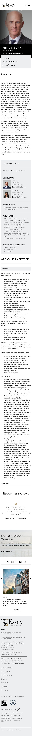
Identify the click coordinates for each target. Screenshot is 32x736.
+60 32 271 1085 (12, 654)
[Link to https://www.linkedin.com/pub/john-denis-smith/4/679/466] (4, 53)
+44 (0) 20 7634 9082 (18, 184)
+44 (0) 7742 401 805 (18, 186)
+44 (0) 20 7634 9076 (18, 194)
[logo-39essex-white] (8, 3)
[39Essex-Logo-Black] (12, 620)
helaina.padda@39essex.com (19, 197)
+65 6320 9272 (7, 639)
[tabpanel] (16, 376)
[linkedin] (18, 709)
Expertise (6, 58)
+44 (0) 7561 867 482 (18, 196)
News (5, 597)
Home (4, 11)
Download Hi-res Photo (15, 53)
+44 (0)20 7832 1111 (8, 634)
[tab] (16, 269)
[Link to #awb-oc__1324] (28, 5)
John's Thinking (9, 65)
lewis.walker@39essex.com (19, 187)
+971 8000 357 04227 (8, 647)
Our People (9, 11)
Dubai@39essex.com (9, 649)
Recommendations (10, 62)
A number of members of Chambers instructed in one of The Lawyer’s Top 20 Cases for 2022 (15, 602)
